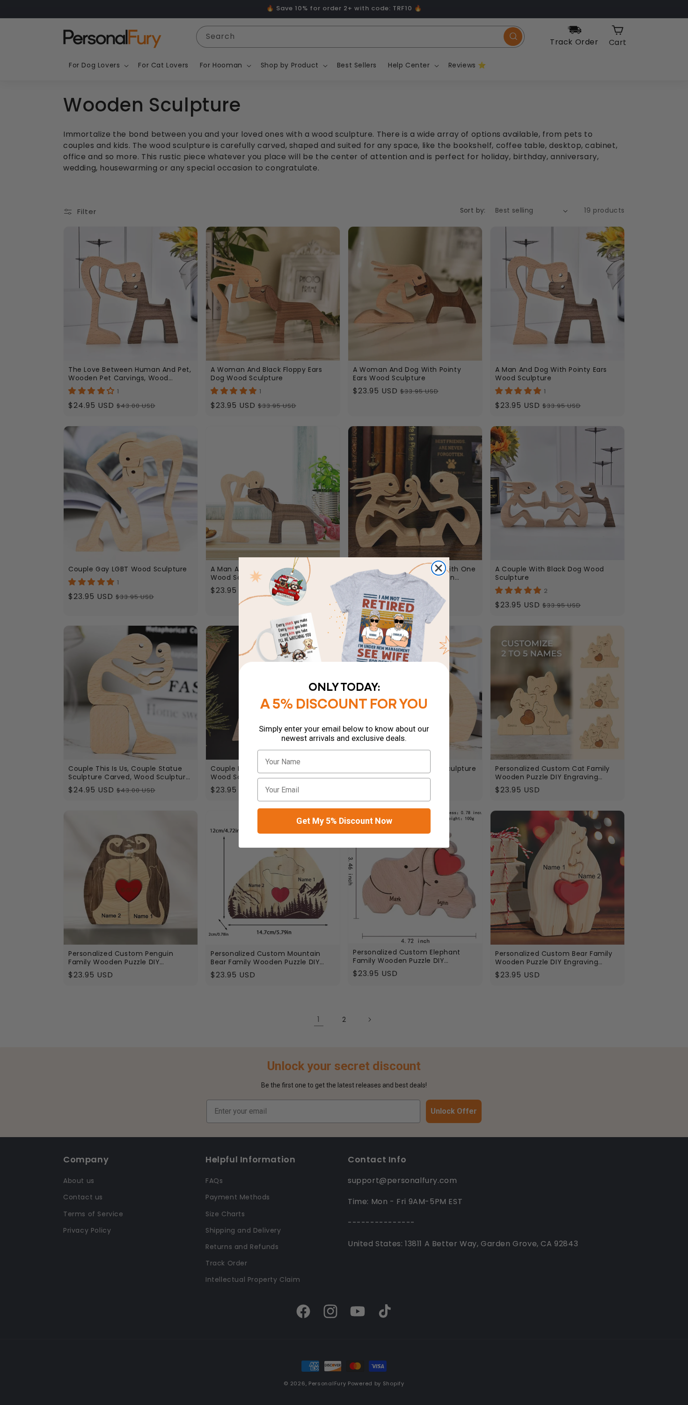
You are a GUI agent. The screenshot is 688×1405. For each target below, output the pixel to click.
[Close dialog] (439, 568)
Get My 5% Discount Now (344, 821)
